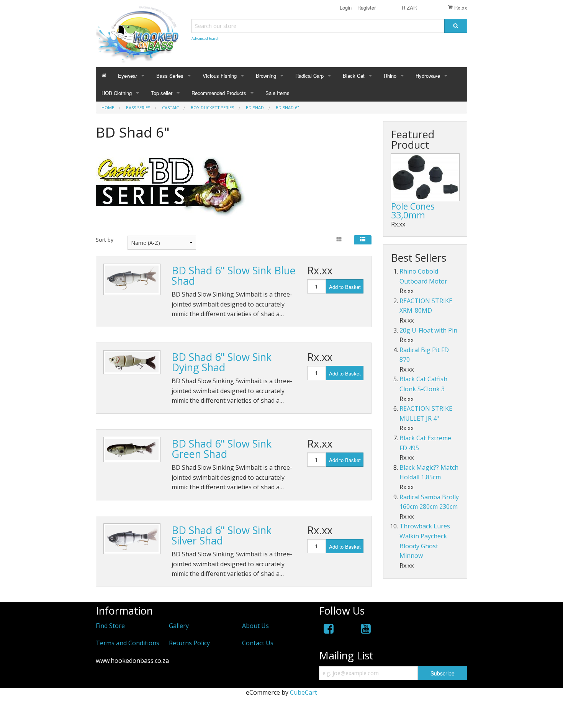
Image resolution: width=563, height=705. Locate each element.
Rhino (390, 75)
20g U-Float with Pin (428, 330)
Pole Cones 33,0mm (413, 210)
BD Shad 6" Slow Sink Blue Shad (234, 275)
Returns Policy (189, 643)
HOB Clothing (116, 93)
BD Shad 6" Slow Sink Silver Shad (222, 535)
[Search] (455, 26)
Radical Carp (309, 75)
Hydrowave (428, 75)
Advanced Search (205, 38)
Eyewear (127, 75)
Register (366, 7)
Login (346, 7)
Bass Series (169, 75)
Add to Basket (345, 286)
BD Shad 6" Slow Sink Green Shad (222, 448)
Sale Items (277, 93)
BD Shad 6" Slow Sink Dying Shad (222, 362)
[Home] (104, 75)
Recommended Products (218, 93)
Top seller (161, 93)
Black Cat (354, 75)
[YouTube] (366, 630)
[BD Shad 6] (132, 279)
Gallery (179, 625)
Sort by (104, 239)
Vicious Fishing (220, 75)
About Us (255, 625)
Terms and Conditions (127, 643)
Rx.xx (460, 7)
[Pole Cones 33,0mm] (425, 177)
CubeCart (303, 692)
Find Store (110, 625)
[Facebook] (328, 630)
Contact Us (257, 643)
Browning (266, 75)
